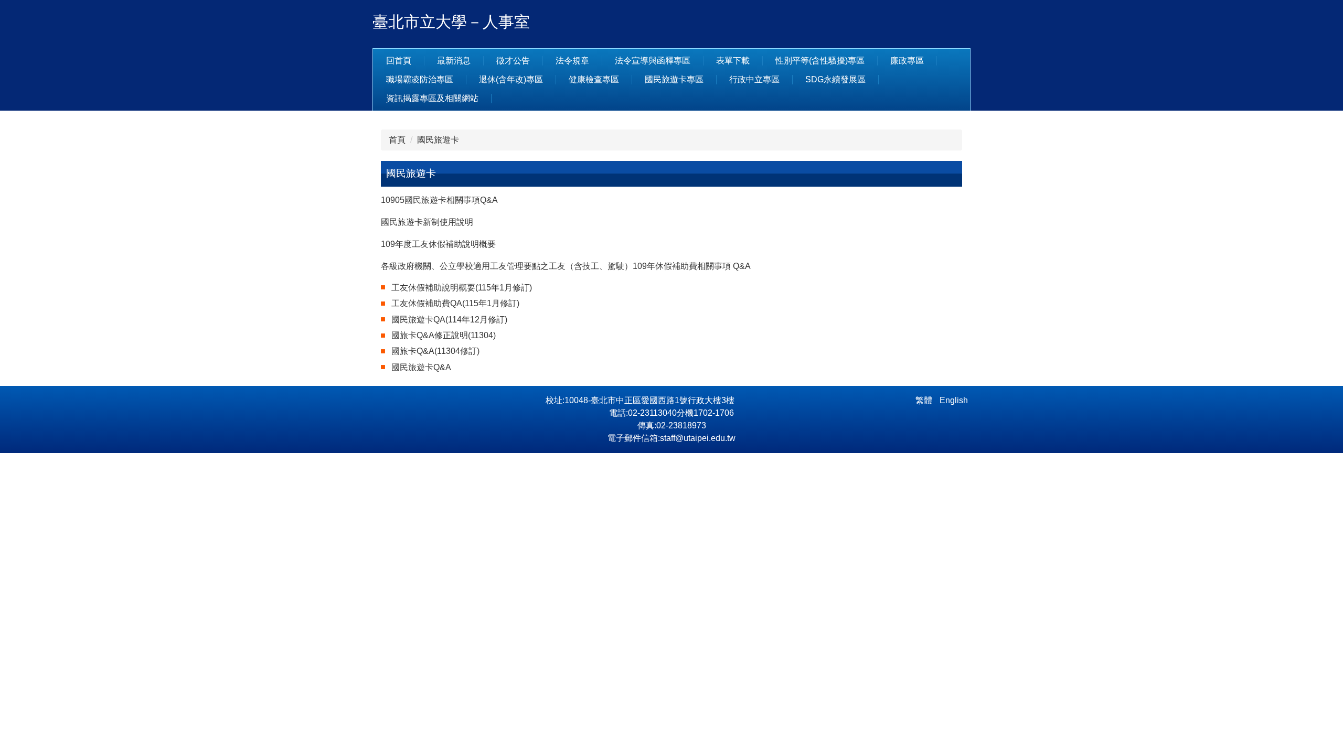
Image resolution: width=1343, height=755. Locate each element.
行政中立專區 (754, 79)
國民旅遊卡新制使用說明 (427, 222)
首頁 (397, 139)
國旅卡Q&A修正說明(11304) (443, 335)
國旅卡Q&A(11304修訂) (435, 351)
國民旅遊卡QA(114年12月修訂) (449, 319)
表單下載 (733, 60)
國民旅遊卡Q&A (421, 367)
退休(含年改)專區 (511, 79)
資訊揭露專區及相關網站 (432, 98)
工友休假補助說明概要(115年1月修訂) (461, 287)
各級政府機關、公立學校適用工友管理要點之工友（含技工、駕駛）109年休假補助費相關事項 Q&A (566, 266)
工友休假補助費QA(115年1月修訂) (455, 303)
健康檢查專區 (594, 79)
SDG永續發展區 (835, 79)
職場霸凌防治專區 (419, 79)
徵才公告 (513, 60)
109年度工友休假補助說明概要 (438, 244)
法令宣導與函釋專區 (652, 60)
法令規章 (572, 60)
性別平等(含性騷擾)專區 (820, 60)
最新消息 (454, 60)
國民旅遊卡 (438, 139)
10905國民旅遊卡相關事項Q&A (439, 200)
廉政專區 (907, 60)
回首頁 (398, 60)
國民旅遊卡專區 (674, 79)
